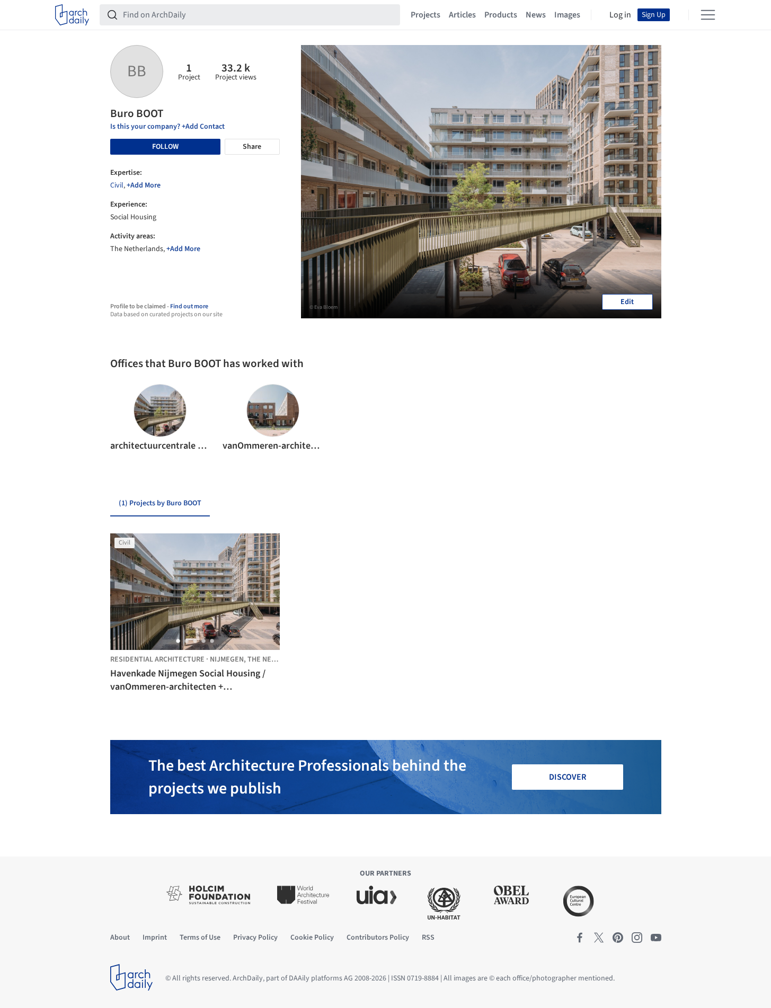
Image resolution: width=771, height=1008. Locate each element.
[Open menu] (707, 14)
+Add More (144, 185)
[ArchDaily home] (72, 14)
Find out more (189, 306)
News (536, 15)
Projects (425, 15)
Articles (462, 15)
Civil (116, 185)
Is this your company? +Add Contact (167, 126)
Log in (620, 15)
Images (567, 15)
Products (500, 15)
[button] (122, 418)
